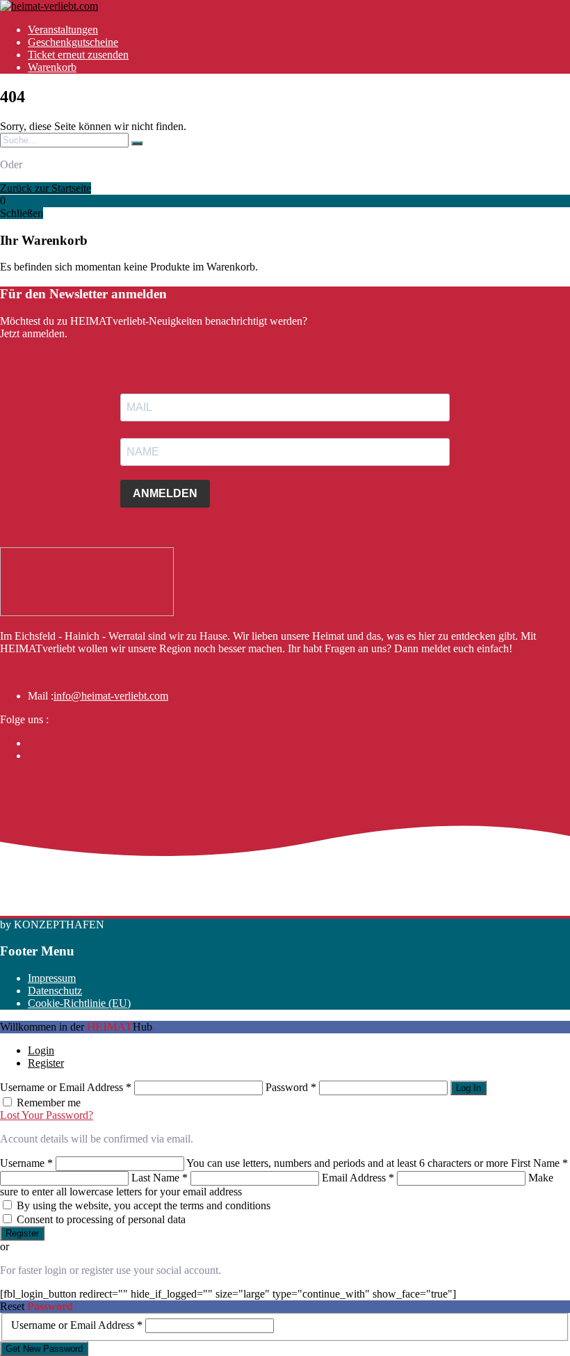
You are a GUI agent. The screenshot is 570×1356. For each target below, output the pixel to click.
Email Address (358, 1178)
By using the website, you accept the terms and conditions (143, 1205)
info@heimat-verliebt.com (111, 696)
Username (26, 1163)
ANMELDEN (165, 493)
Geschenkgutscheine (73, 42)
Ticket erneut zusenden (78, 54)
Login (41, 1050)
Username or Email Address (65, 1087)
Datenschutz (55, 990)
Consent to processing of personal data (101, 1219)
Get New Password (44, 1348)
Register (46, 1063)
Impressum (52, 978)
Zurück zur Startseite (45, 188)
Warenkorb (52, 67)
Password (291, 1087)
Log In (468, 1088)
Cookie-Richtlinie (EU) (79, 1003)
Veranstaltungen (63, 29)
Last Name (159, 1178)
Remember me (49, 1102)
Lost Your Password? (46, 1115)
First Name (539, 1163)
